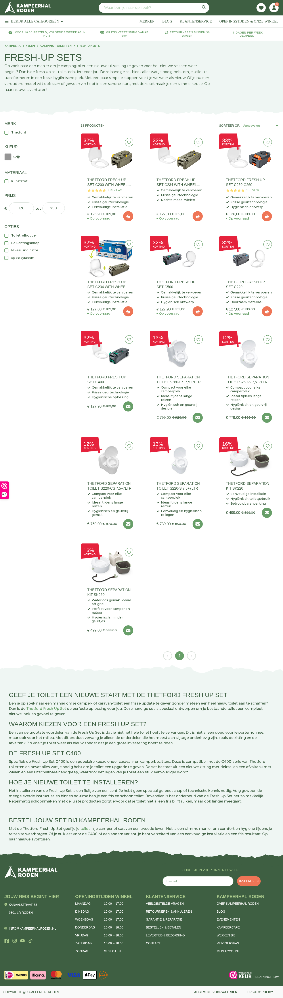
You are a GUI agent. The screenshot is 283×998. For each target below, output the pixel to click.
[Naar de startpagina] (27, 7)
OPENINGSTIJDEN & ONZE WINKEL (249, 21)
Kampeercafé (228, 927)
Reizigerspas (228, 943)
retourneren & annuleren (169, 911)
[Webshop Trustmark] (240, 975)
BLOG (167, 21)
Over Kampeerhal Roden (238, 903)
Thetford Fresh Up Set (46, 709)
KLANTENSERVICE (196, 21)
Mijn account (228, 951)
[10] (128, 216)
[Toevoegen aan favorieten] (129, 142)
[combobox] (154, 8)
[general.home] (30, 872)
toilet (85, 829)
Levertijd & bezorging (165, 935)
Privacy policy (260, 992)
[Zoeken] (204, 8)
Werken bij (226, 935)
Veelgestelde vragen (165, 903)
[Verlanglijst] (261, 7)
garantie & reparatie (164, 919)
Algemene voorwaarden (215, 992)
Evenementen (228, 919)
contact (153, 943)
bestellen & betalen (163, 927)
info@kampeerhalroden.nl (32, 928)
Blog (221, 911)
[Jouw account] (274, 7)
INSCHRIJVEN (248, 881)
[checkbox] (34, 132)
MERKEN (147, 21)
